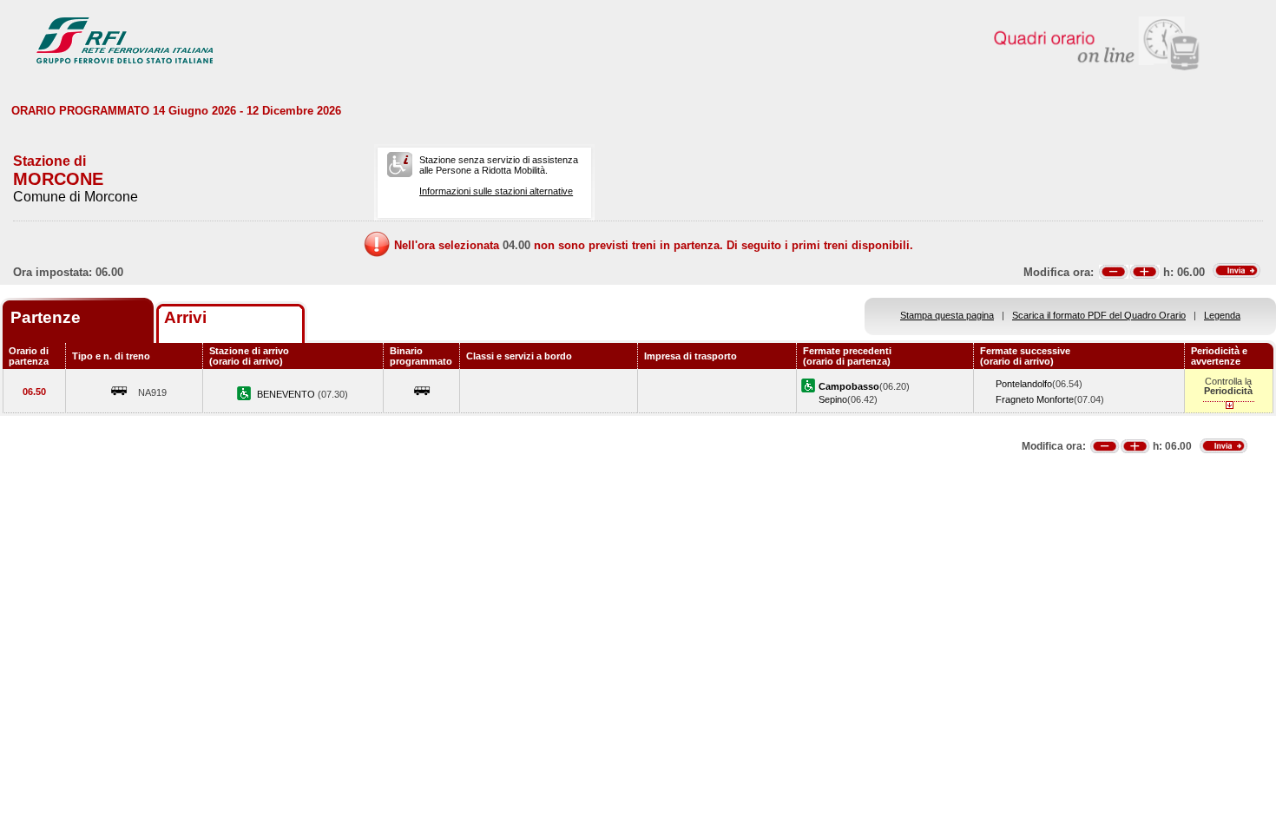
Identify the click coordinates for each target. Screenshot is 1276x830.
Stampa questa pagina (947, 315)
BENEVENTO (287, 394)
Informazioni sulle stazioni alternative (496, 191)
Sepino (833, 399)
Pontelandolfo (1024, 384)
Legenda (1222, 315)
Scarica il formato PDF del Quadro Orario (1099, 315)
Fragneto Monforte (1035, 399)
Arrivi (185, 317)
